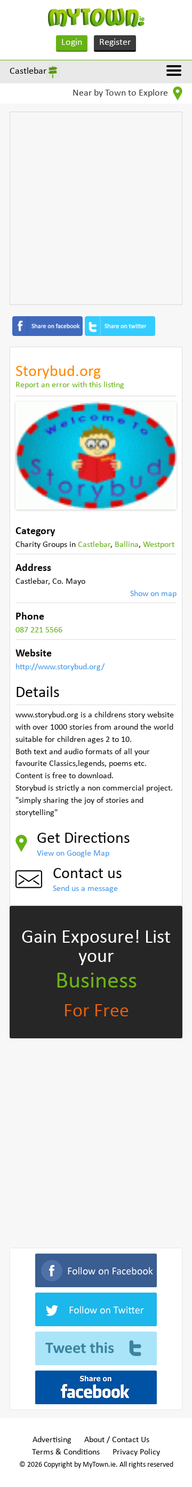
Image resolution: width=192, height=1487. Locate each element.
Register (115, 42)
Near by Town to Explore (121, 93)
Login (71, 42)
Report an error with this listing (69, 385)
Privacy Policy (136, 1452)
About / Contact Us (116, 1440)
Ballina (127, 545)
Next (160, 455)
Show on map (153, 594)
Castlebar (28, 71)
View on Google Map (73, 853)
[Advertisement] (96, 208)
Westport (158, 545)
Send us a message (85, 889)
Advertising (52, 1440)
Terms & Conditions (66, 1452)
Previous (31, 455)
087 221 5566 (38, 630)
